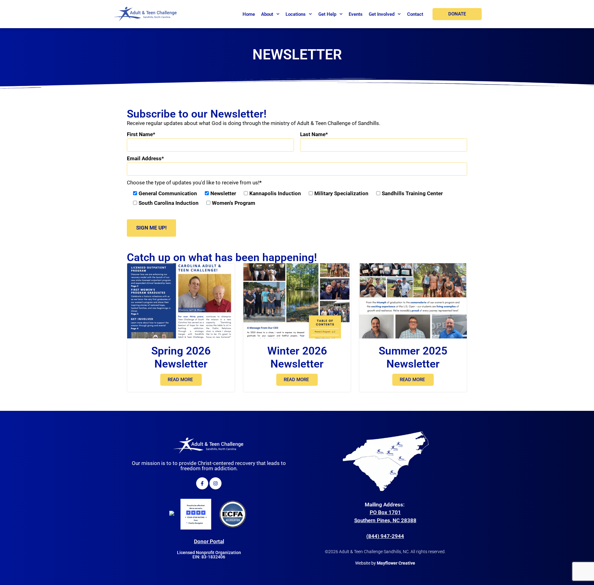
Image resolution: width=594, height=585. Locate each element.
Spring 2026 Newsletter (181, 357)
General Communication (168, 193)
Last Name (312, 134)
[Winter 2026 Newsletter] (297, 301)
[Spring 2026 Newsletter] (181, 301)
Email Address (144, 158)
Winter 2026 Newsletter (297, 357)
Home (249, 14)
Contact (415, 14)
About (267, 14)
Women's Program (233, 203)
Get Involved (381, 14)
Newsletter (223, 193)
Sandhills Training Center (412, 193)
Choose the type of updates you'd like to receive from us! (193, 182)
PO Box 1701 (385, 512)
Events (356, 14)
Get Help (327, 14)
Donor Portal (209, 541)
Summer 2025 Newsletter (413, 357)
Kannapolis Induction (275, 193)
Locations (296, 14)
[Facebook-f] (202, 483)
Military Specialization (341, 193)
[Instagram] (215, 483)
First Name (140, 134)
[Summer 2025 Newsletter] (413, 301)
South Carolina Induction (169, 203)
